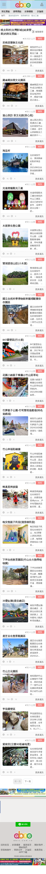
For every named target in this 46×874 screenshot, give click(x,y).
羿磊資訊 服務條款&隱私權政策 (23, 856)
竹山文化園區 (10, 671)
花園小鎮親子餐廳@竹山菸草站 (20, 375)
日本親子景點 (22, 16)
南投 (40, 38)
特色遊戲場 (33, 16)
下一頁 (28, 781)
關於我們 (38, 845)
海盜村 (6, 150)
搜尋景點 (17, 11)
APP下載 (23, 852)
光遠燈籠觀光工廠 (13, 188)
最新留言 (27, 845)
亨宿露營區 (9, 709)
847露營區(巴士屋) (13, 339)
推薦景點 (38, 850)
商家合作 (18, 850)
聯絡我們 (23, 847)
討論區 (40, 11)
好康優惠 (29, 11)
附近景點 (6, 11)
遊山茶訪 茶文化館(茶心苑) (18, 115)
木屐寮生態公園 (11, 225)
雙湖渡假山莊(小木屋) (15, 263)
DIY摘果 (11, 16)
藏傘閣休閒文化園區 (14, 80)
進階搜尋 (39, 32)
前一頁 (18, 781)
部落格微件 (6, 850)
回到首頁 (5, 845)
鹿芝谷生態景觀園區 (14, 636)
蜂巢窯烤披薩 (10, 486)
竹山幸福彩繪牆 (11, 449)
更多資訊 (39, 71)
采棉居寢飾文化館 (13, 42)
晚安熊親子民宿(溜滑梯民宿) (19, 522)
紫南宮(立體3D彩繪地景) (17, 744)
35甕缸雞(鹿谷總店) (14, 600)
